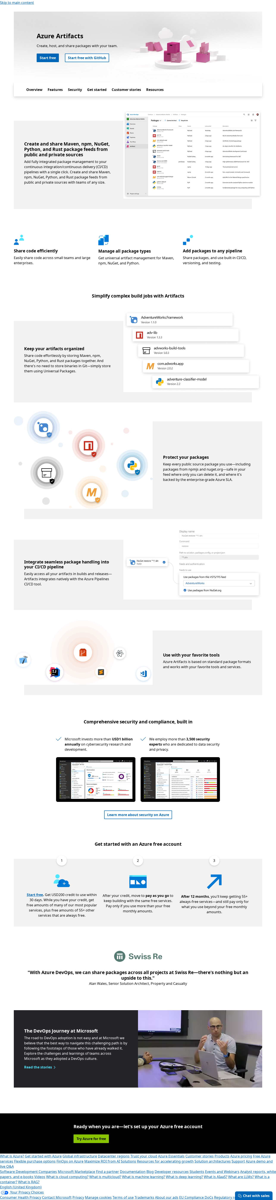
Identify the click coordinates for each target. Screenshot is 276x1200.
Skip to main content (17, 2)
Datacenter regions (114, 1156)
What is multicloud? (105, 1176)
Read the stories (38, 1067)
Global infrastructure (80, 1156)
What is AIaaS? (215, 1176)
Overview (34, 89)
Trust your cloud (143, 1156)
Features (55, 89)
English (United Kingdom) (21, 1187)
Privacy (78, 1197)
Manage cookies (98, 1197)
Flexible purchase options (35, 1161)
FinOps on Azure (69, 1161)
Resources (155, 89)
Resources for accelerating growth (165, 1161)
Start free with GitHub (87, 57)
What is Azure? (12, 1156)
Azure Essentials (171, 1156)
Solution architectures (212, 1161)
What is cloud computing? (67, 1176)
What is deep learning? (184, 1176)
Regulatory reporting (231, 1197)
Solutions (128, 1161)
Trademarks (144, 1197)
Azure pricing (241, 1156)
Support (238, 1161)
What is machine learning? (143, 1176)
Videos (39, 1176)
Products (222, 1156)
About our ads (166, 1197)
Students (197, 1171)
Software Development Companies (28, 1171)
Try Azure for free (91, 1138)
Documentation (133, 1171)
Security (75, 89)
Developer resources (172, 1171)
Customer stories (126, 89)
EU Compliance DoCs (196, 1197)
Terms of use (123, 1197)
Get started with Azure (43, 1156)
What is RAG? (28, 1182)
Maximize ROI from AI (102, 1161)
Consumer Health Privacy (20, 1197)
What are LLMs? (241, 1176)
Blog (150, 1171)
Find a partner (107, 1171)
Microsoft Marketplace (76, 1171)
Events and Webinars (222, 1171)
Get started (97, 89)
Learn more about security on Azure (138, 814)
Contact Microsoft (57, 1197)
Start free (48, 57)
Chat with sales (256, 1195)
